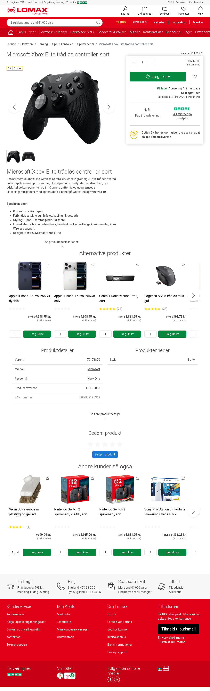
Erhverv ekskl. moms (171, 637)
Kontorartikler (153, 32)
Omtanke (180, 2)
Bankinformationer (119, 644)
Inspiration (179, 22)
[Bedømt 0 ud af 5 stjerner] (17, 308)
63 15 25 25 (93, 592)
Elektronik (27, 44)
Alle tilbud (175, 592)
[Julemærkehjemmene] (60, 676)
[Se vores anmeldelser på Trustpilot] (14, 674)
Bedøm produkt (105, 454)
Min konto (63, 614)
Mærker (198, 22)
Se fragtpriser (190, 93)
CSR (170, 2)
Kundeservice (196, 2)
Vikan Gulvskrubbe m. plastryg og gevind (24, 511)
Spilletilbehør (85, 44)
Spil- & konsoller (62, 44)
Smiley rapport (117, 652)
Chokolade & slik (82, 32)
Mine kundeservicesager (73, 629)
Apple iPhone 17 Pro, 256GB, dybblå (29, 298)
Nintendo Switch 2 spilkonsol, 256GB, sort (70, 511)
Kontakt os (13, 637)
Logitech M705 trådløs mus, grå (164, 298)
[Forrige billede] (14, 107)
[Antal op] (151, 62)
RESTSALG (139, 22)
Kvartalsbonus (116, 637)
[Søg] (98, 22)
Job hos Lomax (117, 629)
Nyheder (159, 22)
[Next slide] (193, 295)
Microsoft (94, 369)
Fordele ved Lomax (119, 622)
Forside (11, 44)
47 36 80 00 (87, 587)
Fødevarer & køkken (112, 32)
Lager (188, 32)
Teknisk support (17, 644)
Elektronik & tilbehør (53, 32)
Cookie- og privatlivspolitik (23, 629)
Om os (111, 614)
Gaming (43, 44)
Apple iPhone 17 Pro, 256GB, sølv (75, 298)
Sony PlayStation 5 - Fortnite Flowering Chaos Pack (164, 511)
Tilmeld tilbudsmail (178, 629)
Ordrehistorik (65, 637)
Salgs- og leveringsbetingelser (26, 622)
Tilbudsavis (176, 587)
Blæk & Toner (25, 32)
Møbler (135, 32)
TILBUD (121, 22)
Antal (15, 552)
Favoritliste (64, 622)
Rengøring (173, 32)
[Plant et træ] (69, 676)
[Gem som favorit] (47, 265)
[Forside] (10, 33)
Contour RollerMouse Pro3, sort (118, 298)
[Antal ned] (134, 62)
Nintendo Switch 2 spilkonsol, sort (112, 511)
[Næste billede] (109, 107)
